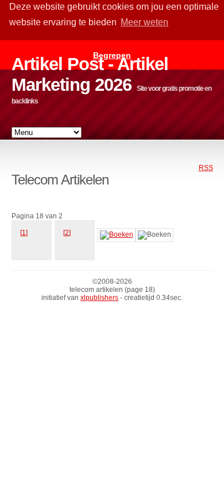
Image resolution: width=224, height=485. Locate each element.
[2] (67, 233)
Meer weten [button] (144, 22)
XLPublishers (99, 298)
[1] (24, 233)
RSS (206, 168)
